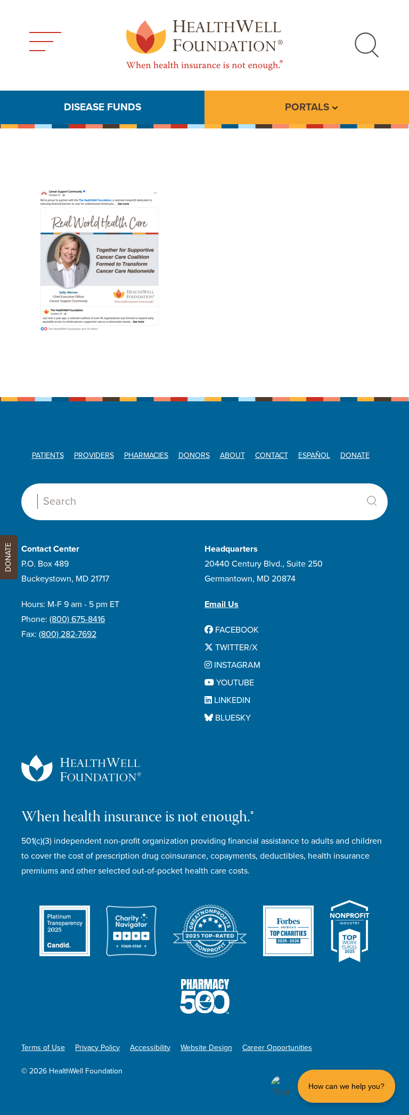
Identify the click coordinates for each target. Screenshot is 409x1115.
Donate (355, 455)
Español (314, 455)
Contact (271, 455)
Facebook (236, 630)
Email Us (221, 604)
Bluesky (232, 718)
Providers (94, 455)
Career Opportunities (277, 1047)
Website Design (206, 1047)
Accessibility (150, 1047)
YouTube (234, 682)
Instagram (236, 665)
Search (371, 501)
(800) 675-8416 (77, 619)
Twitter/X (235, 647)
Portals (307, 107)
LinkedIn (231, 700)
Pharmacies (146, 455)
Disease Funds (102, 107)
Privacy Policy (97, 1047)
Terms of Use (43, 1047)
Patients (48, 455)
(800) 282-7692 (67, 634)
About (232, 455)
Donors (194, 455)
